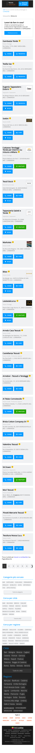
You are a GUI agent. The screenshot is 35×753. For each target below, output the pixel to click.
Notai (20, 585)
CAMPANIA (28, 630)
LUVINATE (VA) (26, 404)
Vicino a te (14, 16)
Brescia (16, 603)
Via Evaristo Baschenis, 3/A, (12, 69)
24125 (20, 96)
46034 (20, 188)
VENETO (22, 643)
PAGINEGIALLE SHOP (26, 730)
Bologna (10, 603)
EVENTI (17, 723)
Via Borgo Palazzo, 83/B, (10, 96)
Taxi (4, 588)
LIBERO (5, 730)
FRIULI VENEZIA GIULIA (21, 632)
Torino (23, 611)
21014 (24, 472)
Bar (4, 582)
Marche (24, 690)
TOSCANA (11, 641)
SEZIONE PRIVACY (18, 710)
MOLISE (5, 638)
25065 (22, 219)
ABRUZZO (5, 630)
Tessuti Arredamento (8, 492)
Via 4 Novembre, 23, (9, 449)
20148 (22, 159)
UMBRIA (5, 643)
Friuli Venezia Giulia (11, 687)
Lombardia (15, 690)
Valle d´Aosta (9, 704)
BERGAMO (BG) (25, 381)
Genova (17, 606)
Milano (24, 606)
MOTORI (17, 718)
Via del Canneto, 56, (9, 427)
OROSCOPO (6, 720)
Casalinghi (18, 582)
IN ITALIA (21, 720)
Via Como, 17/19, (8, 46)
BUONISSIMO (21, 733)
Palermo (18, 609)
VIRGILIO (10, 730)
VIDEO (23, 718)
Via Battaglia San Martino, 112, (13, 335)
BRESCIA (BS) (23, 125)
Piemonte (14, 694)
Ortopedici (26, 585)
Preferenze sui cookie (15, 737)
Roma (18, 611)
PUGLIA (18, 638)
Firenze (11, 606)
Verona (11, 614)
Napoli (5, 609)
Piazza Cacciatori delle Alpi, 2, (12, 472)
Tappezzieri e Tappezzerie (9, 92)
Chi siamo (7, 735)
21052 (15, 358)
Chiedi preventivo (13, 33)
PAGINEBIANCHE (15, 731)
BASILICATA (13, 630)
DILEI (28, 731)
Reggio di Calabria (9, 611)
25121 (16, 125)
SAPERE (30, 718)
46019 (22, 495)
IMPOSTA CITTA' (8, 710)
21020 (19, 404)
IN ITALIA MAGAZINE (21, 708)
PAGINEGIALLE (16, 730)
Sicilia (15, 697)
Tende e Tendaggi (7, 44)
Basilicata (15, 680)
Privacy (20, 735)
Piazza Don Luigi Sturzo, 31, (12, 308)
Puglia (22, 694)
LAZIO (4, 635)
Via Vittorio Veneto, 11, (10, 404)
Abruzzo (7, 680)
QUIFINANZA (14, 733)
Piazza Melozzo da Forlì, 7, (11, 159)
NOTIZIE (5, 718)
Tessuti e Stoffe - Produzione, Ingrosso (12, 356)
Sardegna (8, 697)
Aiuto (23, 737)
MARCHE (25, 635)
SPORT (11, 718)
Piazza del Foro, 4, (9, 125)
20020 (20, 540)
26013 (18, 449)
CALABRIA (20, 630)
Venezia (5, 614)
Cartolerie (10, 582)
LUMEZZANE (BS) (8, 221)
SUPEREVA (27, 733)
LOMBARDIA (7, 48)
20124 (22, 518)
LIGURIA (9, 635)
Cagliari (23, 603)
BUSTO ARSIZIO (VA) (24, 358)
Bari (4, 603)
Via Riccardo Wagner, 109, (11, 249)
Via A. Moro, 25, (8, 495)
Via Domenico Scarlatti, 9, (11, 518)
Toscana (22, 697)
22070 (15, 278)
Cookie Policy (27, 735)
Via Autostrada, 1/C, (9, 381)
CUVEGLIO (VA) (7, 337)
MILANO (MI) (28, 518)
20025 (23, 308)
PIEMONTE (12, 638)
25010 (18, 427)
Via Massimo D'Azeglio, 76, (11, 219)
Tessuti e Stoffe (6, 122)
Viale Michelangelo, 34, (10, 188)
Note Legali (14, 735)
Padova (11, 609)
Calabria (24, 680)
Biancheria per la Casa (8, 185)
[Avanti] (31, 566)
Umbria (23, 701)
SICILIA (5, 641)
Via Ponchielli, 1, (8, 358)
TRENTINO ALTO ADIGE (22, 641)
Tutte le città (17, 618)
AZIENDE (29, 720)
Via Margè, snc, (8, 278)
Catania (5, 606)
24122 (23, 69)
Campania (8, 684)
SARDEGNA (25, 638)
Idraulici (5, 585)
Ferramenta (28, 582)
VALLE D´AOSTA (13, 643)
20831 (22, 249)
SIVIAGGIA (7, 733)
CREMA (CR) (24, 449)
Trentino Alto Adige (11, 701)
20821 (16, 46)
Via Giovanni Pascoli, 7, (10, 540)
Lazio (23, 687)
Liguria (6, 690)
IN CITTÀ (13, 720)
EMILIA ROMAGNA (8, 632)
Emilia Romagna (20, 684)
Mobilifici (13, 585)
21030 (25, 335)
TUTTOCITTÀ (23, 731)
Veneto (19, 704)
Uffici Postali (11, 588)
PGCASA (8, 731)
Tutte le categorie (18, 592)
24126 (18, 381)
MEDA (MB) (22, 46)
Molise (6, 694)
